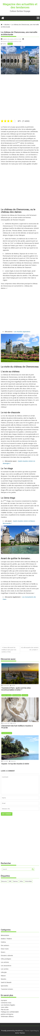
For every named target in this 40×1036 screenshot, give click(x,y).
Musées (10, 43)
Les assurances (6, 965)
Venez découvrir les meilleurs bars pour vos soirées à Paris (9, 650)
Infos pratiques (16, 695)
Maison (3, 976)
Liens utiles (4, 1007)
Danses (15, 881)
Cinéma (3, 942)
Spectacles (4, 986)
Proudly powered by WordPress (12, 1030)
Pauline (4, 44)
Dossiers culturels (6, 695)
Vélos (21, 881)
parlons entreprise (7, 1014)
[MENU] (38, 18)
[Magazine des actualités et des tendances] (2, 17)
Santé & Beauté (6, 982)
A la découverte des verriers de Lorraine (29, 648)
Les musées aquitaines (22, 331)
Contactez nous (6, 1003)
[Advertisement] (20, 99)
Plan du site (5, 1009)
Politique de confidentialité (10, 1012)
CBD (10, 881)
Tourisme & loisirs (6, 733)
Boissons (4, 881)
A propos (4, 1000)
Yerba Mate (28, 881)
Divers (3, 952)
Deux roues (5, 949)
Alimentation (5, 935)
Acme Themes (20, 1033)
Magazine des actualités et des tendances (20, 5)
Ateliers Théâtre (6, 939)
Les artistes (5, 962)
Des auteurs (5, 945)
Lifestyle (4, 972)
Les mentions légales (8, 1005)
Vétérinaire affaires (7, 1016)
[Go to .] (2, 24)
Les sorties (25, 695)
